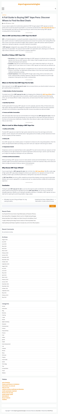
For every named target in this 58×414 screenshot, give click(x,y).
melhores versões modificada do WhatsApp (13, 389)
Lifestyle (4, 15)
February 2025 (5, 279)
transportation (5, 368)
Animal (3, 306)
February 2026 (5, 253)
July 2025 (4, 268)
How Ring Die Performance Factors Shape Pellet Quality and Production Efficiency (19, 214)
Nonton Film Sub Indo (7, 392)
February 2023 (5, 295)
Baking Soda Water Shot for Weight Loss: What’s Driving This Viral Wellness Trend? (19, 218)
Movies (3, 350)
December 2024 (5, 284)
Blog (3, 310)
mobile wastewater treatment (9, 391)
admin (4, 23)
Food (3, 335)
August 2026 (4, 239)
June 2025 (4, 270)
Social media (4, 359)
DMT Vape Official (47, 94)
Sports (3, 361)
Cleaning (4, 315)
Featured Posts (5, 330)
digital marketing (5, 321)
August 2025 (4, 266)
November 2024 (5, 286)
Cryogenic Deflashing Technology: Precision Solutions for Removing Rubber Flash (19, 220)
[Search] (55, 9)
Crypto (3, 317)
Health (3, 341)
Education (4, 324)
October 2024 (5, 288)
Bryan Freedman (6, 398)
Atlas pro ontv (5, 387)
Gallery (3, 337)
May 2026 (4, 246)
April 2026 (4, 248)
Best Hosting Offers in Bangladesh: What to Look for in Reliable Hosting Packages (19, 216)
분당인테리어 (5, 396)
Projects (4, 357)
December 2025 (5, 257)
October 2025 (5, 261)
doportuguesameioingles (29, 4)
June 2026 (4, 244)
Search (52, 206)
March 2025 (4, 277)
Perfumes (4, 355)
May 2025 (4, 273)
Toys (3, 366)
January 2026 (5, 255)
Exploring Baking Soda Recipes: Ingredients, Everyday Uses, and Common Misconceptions (20, 222)
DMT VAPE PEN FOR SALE (47, 28)
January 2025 (5, 281)
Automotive (4, 308)
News (3, 353)
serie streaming (6, 382)
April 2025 (4, 275)
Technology (4, 364)
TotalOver (4, 399)
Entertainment (5, 326)
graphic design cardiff (7, 394)
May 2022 (4, 297)
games (3, 339)
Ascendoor (38, 411)
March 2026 (4, 250)
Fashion (3, 328)
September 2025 (5, 264)
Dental (3, 319)
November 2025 (5, 259)
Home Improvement (6, 344)
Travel (3, 370)
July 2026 (4, 241)
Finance (3, 333)
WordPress (50, 411)
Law (3, 346)
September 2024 (5, 290)
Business (4, 313)
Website (4, 373)
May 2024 (4, 293)
